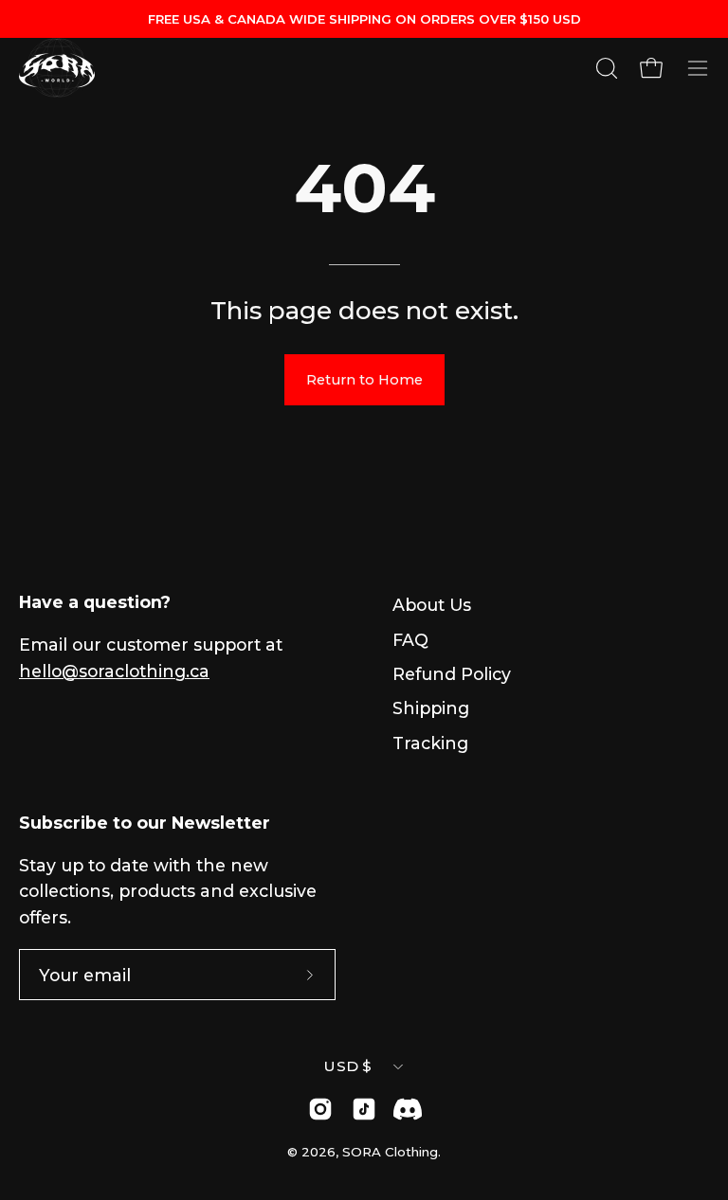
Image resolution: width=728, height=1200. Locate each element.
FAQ (410, 640)
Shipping (430, 708)
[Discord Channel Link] (407, 1109)
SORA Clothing (390, 1151)
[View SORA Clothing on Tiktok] (364, 1109)
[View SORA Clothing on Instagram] (320, 1109)
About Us (431, 605)
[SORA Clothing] (57, 68)
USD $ (348, 1066)
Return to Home (364, 379)
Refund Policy (451, 674)
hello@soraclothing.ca (114, 671)
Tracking (430, 743)
